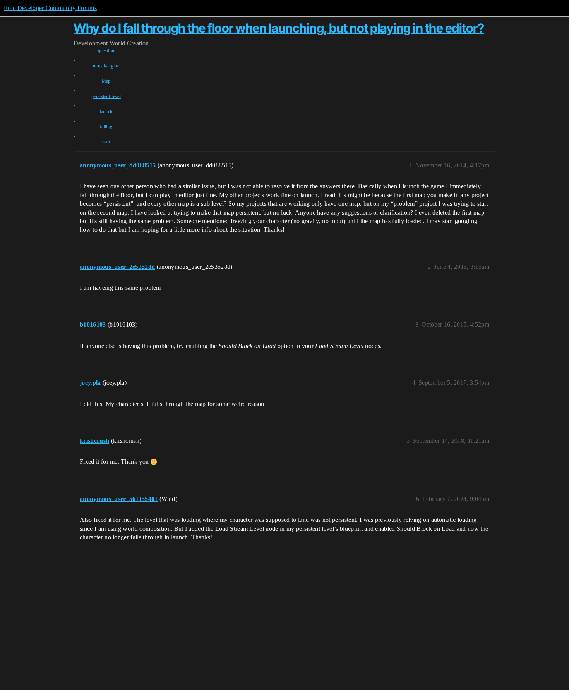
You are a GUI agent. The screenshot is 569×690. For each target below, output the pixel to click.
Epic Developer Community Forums (50, 8)
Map (106, 81)
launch (106, 111)
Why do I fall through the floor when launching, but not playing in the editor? (279, 28)
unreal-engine (106, 66)
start (106, 142)
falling (106, 126)
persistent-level (106, 96)
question (106, 50)
